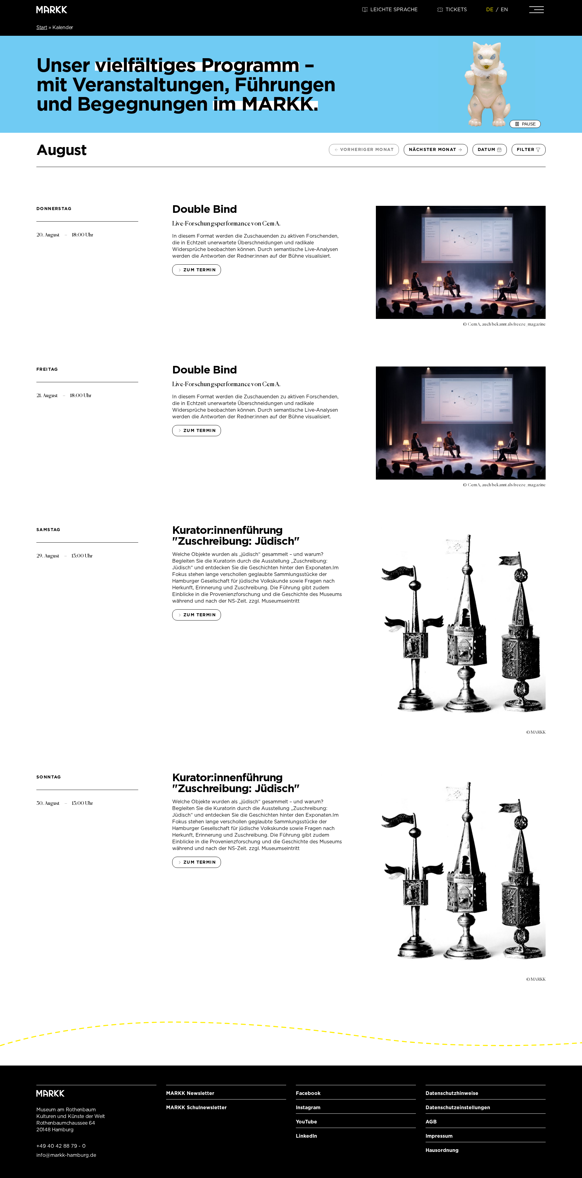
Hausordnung (442, 1150)
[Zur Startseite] (51, 9)
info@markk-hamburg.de (66, 1155)
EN (504, 9)
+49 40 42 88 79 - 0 (60, 1146)
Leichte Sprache (394, 9)
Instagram (308, 1107)
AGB (431, 1122)
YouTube (306, 1122)
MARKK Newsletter (190, 1093)
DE (489, 9)
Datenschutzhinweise (452, 1093)
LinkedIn (306, 1136)
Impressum (439, 1136)
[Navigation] (536, 9)
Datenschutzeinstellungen (458, 1107)
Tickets (456, 9)
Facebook (308, 1093)
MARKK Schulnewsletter (196, 1107)
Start (41, 27)
